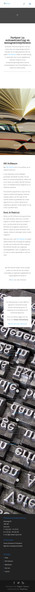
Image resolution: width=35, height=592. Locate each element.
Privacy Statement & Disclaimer (13, 543)
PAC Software (12, 54)
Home (6, 558)
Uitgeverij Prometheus (19, 413)
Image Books (10, 384)
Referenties (17, 127)
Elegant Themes (22, 586)
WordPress (24, 589)
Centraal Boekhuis (11, 444)
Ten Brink (16, 473)
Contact (7, 571)
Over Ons (17, 145)
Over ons (7, 568)
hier (12, 280)
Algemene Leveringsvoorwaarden (13, 546)
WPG (26, 502)
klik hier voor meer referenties (17, 324)
